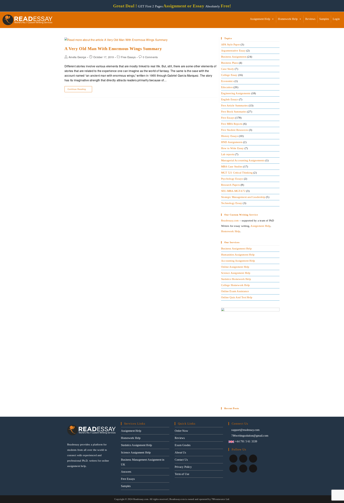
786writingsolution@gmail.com (249, 435)
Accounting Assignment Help (238, 260)
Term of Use (182, 474)
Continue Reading (80, 88)
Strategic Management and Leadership (243, 197)
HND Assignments (231, 142)
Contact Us (181, 459)
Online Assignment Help (235, 266)
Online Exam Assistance (235, 291)
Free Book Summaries (234, 111)
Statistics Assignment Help (136, 445)
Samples (324, 18)
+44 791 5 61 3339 (245, 441)
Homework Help (288, 18)
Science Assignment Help (235, 273)
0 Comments (150, 57)
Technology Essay (231, 203)
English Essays (229, 99)
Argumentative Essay (233, 50)
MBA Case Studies (231, 166)
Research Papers (230, 184)
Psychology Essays (232, 178)
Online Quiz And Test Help (236, 297)
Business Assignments (234, 56)
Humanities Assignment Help (238, 254)
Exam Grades (182, 445)
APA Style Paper (230, 44)
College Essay (229, 75)
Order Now (181, 430)
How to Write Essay (232, 148)
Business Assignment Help (236, 248)
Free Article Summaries (234, 105)
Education (227, 87)
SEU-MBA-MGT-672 (233, 190)
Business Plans (229, 62)
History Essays (229, 136)
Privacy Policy (183, 466)
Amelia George (77, 57)
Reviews (310, 18)
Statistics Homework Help (236, 279)
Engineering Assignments (235, 93)
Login (336, 18)
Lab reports (227, 154)
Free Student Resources (234, 129)
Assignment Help (260, 18)
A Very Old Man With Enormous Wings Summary (113, 48)
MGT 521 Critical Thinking (237, 172)
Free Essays (128, 57)
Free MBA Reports (231, 123)
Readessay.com (230, 220)
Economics (227, 81)
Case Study (227, 68)
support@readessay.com (245, 429)
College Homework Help (235, 285)
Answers (126, 471)
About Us (180, 452)
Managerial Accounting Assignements (243, 160)
